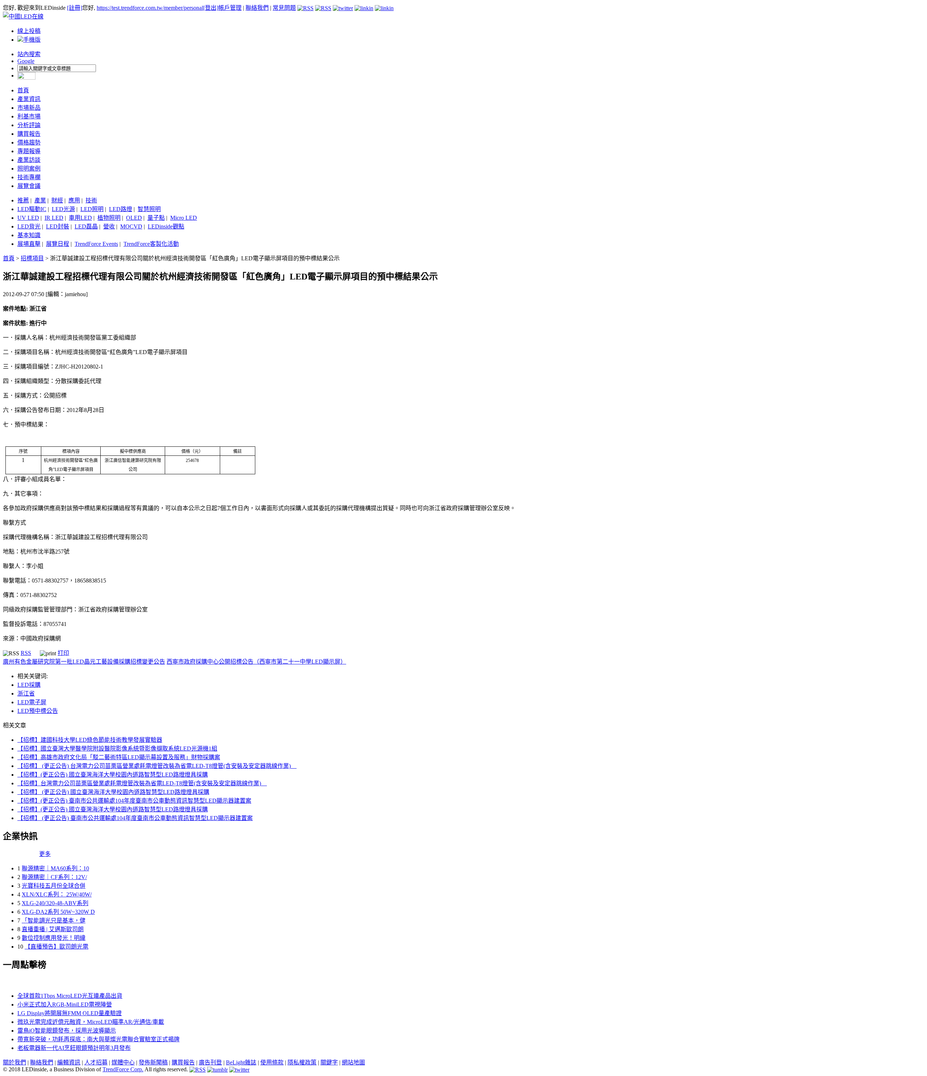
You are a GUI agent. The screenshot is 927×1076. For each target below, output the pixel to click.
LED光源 (63, 209)
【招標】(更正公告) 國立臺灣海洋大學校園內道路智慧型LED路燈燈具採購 (112, 775)
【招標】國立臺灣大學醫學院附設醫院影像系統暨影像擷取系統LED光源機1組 (117, 748)
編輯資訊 (68, 1062)
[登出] (210, 8)
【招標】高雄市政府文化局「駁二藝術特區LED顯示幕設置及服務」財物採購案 (118, 757)
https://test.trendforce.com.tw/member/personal (150, 8)
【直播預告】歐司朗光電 (56, 946)
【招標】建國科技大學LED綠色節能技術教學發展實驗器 (89, 740)
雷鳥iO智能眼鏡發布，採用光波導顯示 (66, 1030)
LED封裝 (57, 226)
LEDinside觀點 (166, 226)
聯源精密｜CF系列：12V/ (54, 877)
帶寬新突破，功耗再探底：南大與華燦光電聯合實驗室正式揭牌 (98, 1039)
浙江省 (26, 693)
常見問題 (284, 8)
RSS (26, 653)
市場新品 (29, 108)
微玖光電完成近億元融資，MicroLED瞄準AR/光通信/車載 (90, 1022)
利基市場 (29, 116)
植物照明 (109, 218)
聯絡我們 (257, 8)
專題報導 (29, 151)
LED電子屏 (31, 702)
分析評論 (29, 125)
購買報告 (29, 134)
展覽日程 (57, 244)
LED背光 (29, 226)
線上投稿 (29, 31)
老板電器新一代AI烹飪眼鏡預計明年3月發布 (74, 1048)
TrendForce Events (96, 244)
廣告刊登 (210, 1062)
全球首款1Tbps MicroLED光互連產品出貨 (69, 996)
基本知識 (29, 235)
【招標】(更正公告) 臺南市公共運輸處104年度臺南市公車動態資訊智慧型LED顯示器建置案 (134, 801)
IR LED (54, 218)
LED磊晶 (86, 226)
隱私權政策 (302, 1062)
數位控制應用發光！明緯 (53, 938)
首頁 (23, 90)
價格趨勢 (29, 142)
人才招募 (96, 1062)
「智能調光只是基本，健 (53, 920)
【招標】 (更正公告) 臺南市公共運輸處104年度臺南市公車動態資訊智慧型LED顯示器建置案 (135, 818)
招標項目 (32, 258)
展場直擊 (29, 244)
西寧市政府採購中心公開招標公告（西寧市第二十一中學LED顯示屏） (256, 662)
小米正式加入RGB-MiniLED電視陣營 (64, 1004)
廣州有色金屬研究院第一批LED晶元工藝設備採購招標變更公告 (84, 662)
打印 (63, 653)
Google (25, 61)
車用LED (80, 218)
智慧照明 (149, 209)
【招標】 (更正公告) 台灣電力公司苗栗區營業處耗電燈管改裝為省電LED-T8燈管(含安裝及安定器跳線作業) (157, 766)
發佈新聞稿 (153, 1062)
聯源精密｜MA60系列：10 (55, 868)
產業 (40, 200)
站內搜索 (29, 54)
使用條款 (272, 1062)
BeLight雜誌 (241, 1062)
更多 (45, 854)
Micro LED (183, 218)
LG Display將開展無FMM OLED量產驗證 (69, 1013)
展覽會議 (29, 186)
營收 (109, 226)
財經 (57, 200)
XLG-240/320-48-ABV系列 (55, 903)
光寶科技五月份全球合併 (53, 886)
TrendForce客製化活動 (151, 244)
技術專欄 (29, 177)
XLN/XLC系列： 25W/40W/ (57, 894)
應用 (74, 200)
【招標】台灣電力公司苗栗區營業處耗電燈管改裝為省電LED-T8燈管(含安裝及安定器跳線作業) (142, 783)
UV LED (28, 218)
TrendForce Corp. (122, 1069)
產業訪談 (29, 160)
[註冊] (74, 8)
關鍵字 (329, 1062)
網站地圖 (353, 1062)
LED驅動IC (31, 209)
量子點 (156, 218)
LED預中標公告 (37, 711)
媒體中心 (123, 1062)
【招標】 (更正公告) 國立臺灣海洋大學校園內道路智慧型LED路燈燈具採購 (113, 792)
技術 (91, 200)
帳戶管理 (230, 8)
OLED (134, 218)
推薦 (23, 200)
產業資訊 (29, 99)
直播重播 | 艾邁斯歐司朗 (53, 929)
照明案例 (29, 168)
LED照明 (92, 209)
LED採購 (29, 685)
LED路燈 (120, 209)
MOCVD (131, 226)
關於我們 (14, 1062)
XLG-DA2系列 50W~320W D (58, 912)
